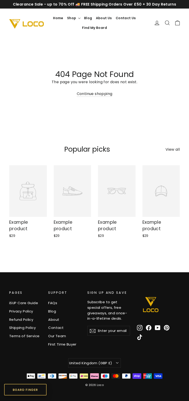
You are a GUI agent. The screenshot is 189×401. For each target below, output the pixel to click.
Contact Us (126, 18)
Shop (72, 18)
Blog (88, 18)
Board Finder (25, 390)
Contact (56, 327)
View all (172, 149)
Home (58, 18)
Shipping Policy (22, 327)
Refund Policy (21, 319)
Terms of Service (24, 336)
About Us (104, 18)
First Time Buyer (62, 344)
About (53, 319)
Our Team (57, 336)
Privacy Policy (21, 311)
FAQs (52, 302)
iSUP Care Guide (23, 302)
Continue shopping (94, 93)
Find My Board (94, 27)
